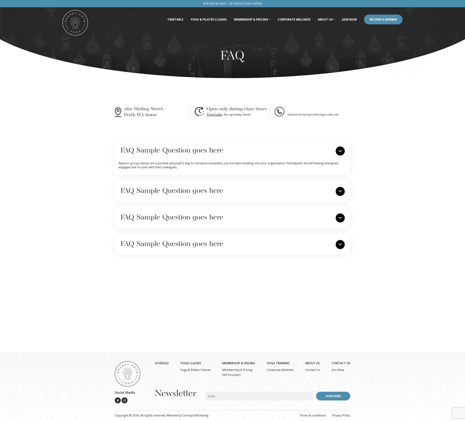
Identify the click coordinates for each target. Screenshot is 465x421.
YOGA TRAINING (278, 363)
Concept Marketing (195, 415)
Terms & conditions (313, 415)
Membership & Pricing (237, 370)
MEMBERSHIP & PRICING (238, 363)
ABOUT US (312, 363)
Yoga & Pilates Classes (195, 370)
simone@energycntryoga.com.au (312, 115)
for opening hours (229, 115)
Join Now (338, 370)
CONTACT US (341, 363)
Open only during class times (237, 109)
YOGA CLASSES (190, 363)
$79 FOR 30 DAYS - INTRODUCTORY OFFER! (232, 4)
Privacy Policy (341, 415)
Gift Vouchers (231, 375)
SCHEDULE (162, 363)
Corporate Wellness (280, 370)
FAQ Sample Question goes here (172, 151)
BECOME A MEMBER (383, 19)
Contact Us (312, 370)
